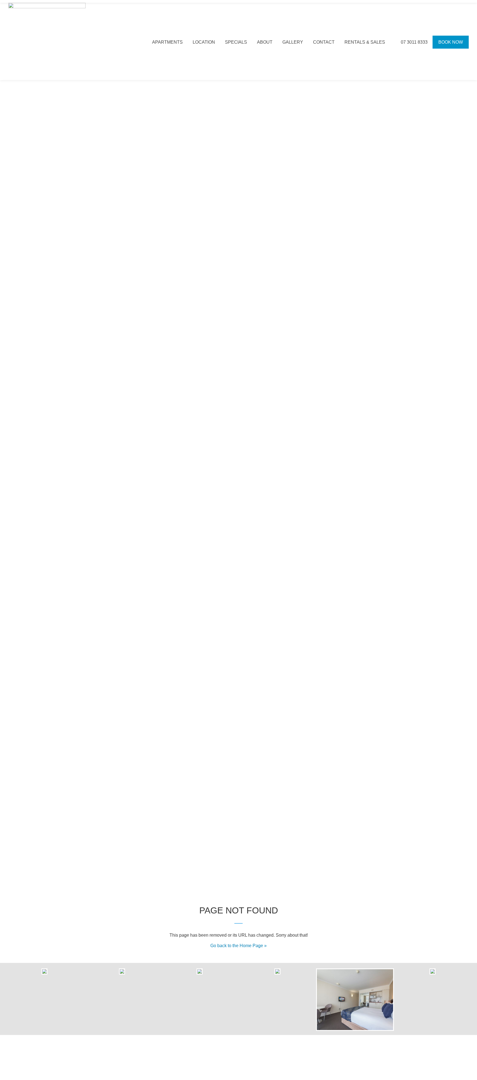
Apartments (167, 42)
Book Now (450, 42)
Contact (324, 42)
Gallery (292, 42)
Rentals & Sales (364, 42)
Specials (236, 42)
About (264, 42)
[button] (11, 999)
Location (204, 42)
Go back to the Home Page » (238, 945)
